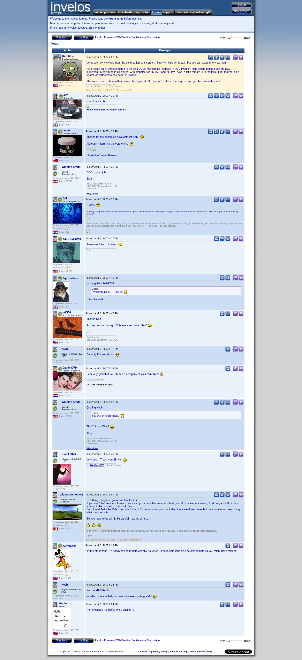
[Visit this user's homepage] (222, 58)
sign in (93, 27)
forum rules (115, 18)
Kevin (65, 348)
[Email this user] (216, 58)
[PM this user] (210, 58)
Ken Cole (68, 56)
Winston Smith (71, 166)
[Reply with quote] (241, 58)
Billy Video (92, 193)
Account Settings (178, 651)
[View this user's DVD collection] (228, 58)
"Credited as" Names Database (102, 155)
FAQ (209, 651)
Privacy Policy (159, 651)
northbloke (69, 545)
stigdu (63, 603)
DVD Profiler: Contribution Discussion (137, 37)
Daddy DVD (69, 367)
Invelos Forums (104, 37)
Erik (65, 198)
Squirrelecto (70, 278)
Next (246, 37)
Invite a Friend (197, 651)
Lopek (66, 130)
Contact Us (144, 651)
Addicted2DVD (71, 239)
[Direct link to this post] (235, 58)
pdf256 (66, 312)
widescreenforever (71, 494)
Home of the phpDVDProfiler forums (106, 109)
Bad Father (69, 454)
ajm (65, 94)
